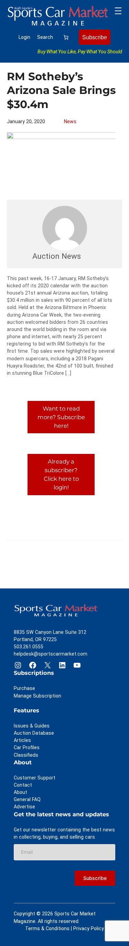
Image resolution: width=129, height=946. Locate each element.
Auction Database (34, 733)
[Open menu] (118, 11)
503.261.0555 (28, 646)
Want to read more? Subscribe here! (61, 417)
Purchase (24, 688)
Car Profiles (27, 747)
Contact (23, 785)
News (70, 121)
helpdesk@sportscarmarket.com (50, 654)
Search (45, 37)
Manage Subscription (37, 696)
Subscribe (94, 37)
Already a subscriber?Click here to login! (61, 474)
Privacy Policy (88, 928)
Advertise (24, 806)
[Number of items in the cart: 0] (66, 37)
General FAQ (27, 799)
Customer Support (34, 777)
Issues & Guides (32, 726)
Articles (22, 740)
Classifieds (26, 755)
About (20, 792)
